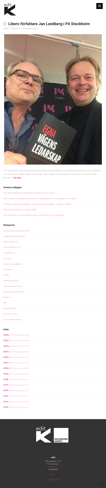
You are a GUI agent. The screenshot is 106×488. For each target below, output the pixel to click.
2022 (5, 357)
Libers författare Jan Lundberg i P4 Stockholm (49, 24)
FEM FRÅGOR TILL (12, 247)
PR (4, 302)
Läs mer (17, 177)
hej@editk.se (53, 467)
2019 (5, 374)
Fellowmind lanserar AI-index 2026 (19, 209)
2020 (6, 368)
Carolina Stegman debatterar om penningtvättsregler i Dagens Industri (37, 204)
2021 (5, 362)
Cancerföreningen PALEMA (16, 230)
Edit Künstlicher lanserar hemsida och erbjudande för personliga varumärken (40, 198)
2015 (5, 396)
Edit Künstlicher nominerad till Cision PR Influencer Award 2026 (33, 215)
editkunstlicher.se (53, 480)
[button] (99, 6)
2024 (6, 346)
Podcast (7, 297)
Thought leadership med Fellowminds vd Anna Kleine (29, 193)
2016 (5, 390)
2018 (5, 379)
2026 (6, 335)
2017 (5, 385)
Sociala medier (10, 314)
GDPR (53, 475)
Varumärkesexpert (12, 319)
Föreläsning (9, 253)
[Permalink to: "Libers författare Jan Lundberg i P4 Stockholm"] (53, 99)
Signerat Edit (9, 308)
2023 (5, 351)
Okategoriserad (29, 28)
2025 (5, 340)
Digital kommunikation (14, 236)
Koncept (7, 258)
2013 (5, 407)
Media (6, 275)
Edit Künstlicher (10, 241)
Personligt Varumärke (13, 291)
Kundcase (8, 269)
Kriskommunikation (12, 264)
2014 (5, 401)
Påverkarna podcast (12, 286)
